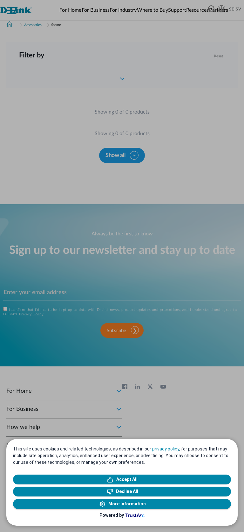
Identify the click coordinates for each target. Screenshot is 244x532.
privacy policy (165, 448)
